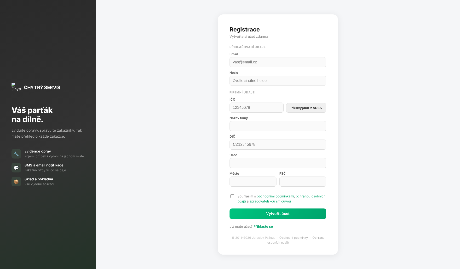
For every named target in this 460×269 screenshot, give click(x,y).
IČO (232, 99)
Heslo (234, 72)
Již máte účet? (251, 226)
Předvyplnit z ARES (306, 108)
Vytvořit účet (277, 214)
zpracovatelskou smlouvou (270, 201)
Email (234, 54)
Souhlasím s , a (281, 198)
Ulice (233, 155)
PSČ (282, 173)
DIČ (232, 136)
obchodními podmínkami (275, 196)
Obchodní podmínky (293, 237)
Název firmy (239, 118)
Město (234, 173)
